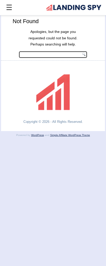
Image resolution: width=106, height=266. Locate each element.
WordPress (37, 135)
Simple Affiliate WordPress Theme (70, 135)
